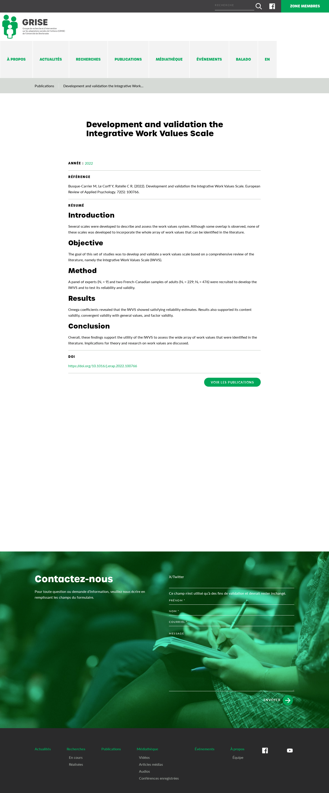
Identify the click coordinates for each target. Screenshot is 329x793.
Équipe (238, 757)
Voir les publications (232, 382)
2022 (89, 163)
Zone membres (305, 6)
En (267, 59)
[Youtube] (289, 755)
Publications (128, 59)
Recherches (88, 59)
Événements (209, 59)
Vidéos (144, 757)
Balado (243, 59)
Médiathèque (169, 59)
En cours (76, 757)
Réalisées (76, 764)
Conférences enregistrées (159, 778)
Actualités (51, 59)
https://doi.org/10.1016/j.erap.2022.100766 (102, 365)
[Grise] (33, 27)
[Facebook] (272, 6)
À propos (16, 59)
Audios (144, 771)
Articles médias (151, 764)
